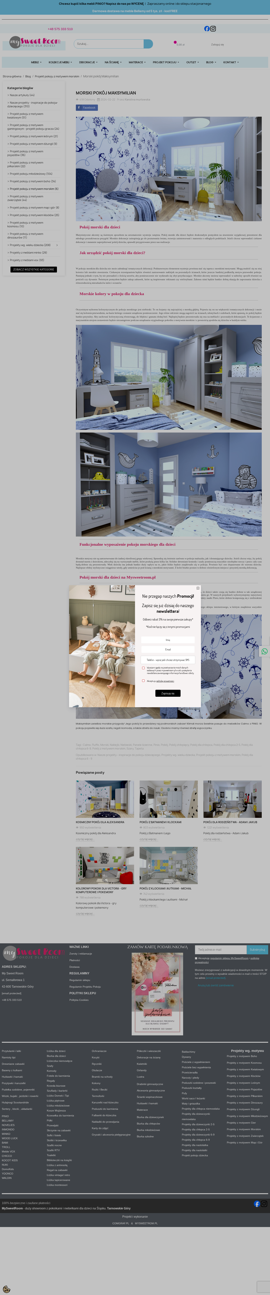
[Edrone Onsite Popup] (135, 647)
